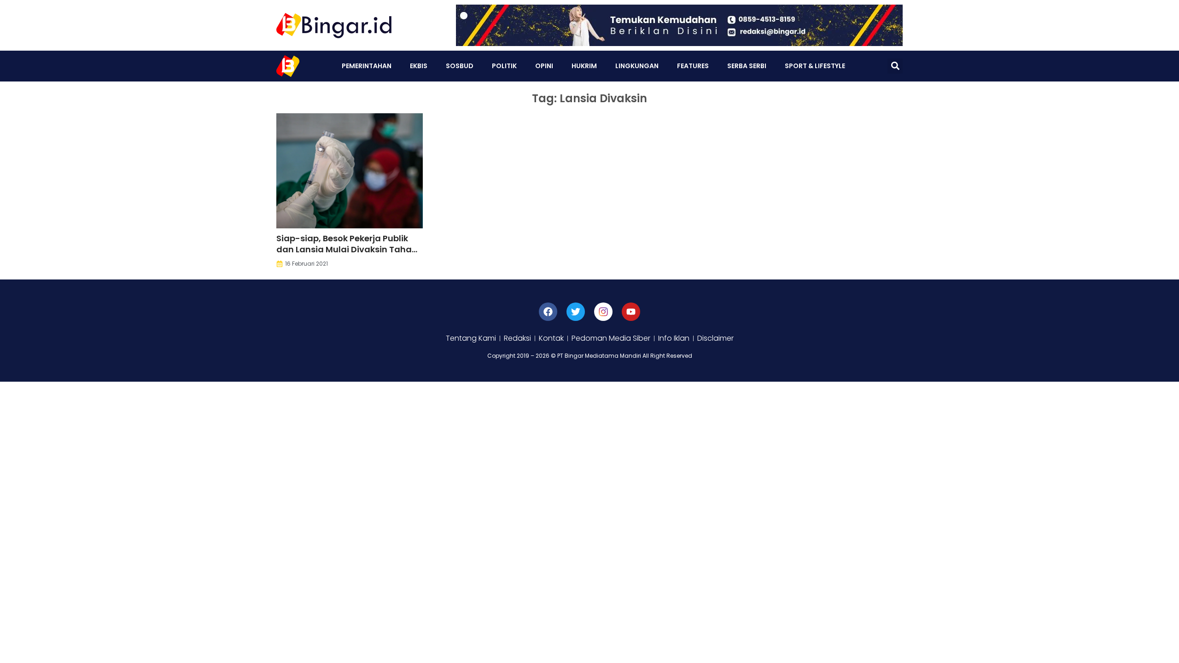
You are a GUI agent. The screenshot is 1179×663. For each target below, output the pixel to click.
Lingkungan (637, 65)
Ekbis (418, 65)
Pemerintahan (366, 65)
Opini (544, 65)
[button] (895, 66)
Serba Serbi (746, 65)
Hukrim (584, 65)
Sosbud (459, 65)
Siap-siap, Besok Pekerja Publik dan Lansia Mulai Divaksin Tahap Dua (346, 249)
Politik (504, 65)
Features (693, 65)
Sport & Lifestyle (815, 65)
